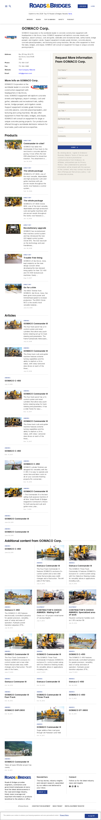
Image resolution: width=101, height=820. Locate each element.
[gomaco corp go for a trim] (13, 288)
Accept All (91, 816)
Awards (26, 320)
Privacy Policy (64, 815)
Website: (8, 70)
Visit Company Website (27, 70)
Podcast (70, 19)
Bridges (30, 19)
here (70, 14)
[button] (6, 6)
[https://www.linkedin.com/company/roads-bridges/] (75, 786)
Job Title (62, 111)
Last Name (62, 78)
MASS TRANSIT (57, 806)
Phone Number (63, 94)
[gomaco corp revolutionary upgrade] (13, 229)
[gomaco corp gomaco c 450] (13, 465)
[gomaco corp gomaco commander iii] (13, 324)
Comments (62, 136)
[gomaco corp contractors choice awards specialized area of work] (82, 597)
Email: (7, 73)
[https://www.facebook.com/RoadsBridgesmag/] (70, 786)
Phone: (7, 62)
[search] (9, 6)
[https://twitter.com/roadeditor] (78, 786)
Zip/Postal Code (64, 119)
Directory (27, 140)
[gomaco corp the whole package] (13, 172)
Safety (61, 19)
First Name (62, 70)
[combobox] (74, 131)
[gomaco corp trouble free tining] (13, 259)
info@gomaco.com (25, 73)
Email (60, 86)
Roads (38, 19)
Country (61, 127)
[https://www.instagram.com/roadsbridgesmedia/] (73, 786)
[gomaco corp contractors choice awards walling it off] (50, 597)
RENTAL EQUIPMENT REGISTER (74, 806)
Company (61, 103)
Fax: (6, 66)
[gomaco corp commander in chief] (13, 144)
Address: (8, 54)
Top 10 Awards (49, 19)
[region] (50, 816)
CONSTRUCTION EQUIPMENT (41, 806)
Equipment (40, 607)
